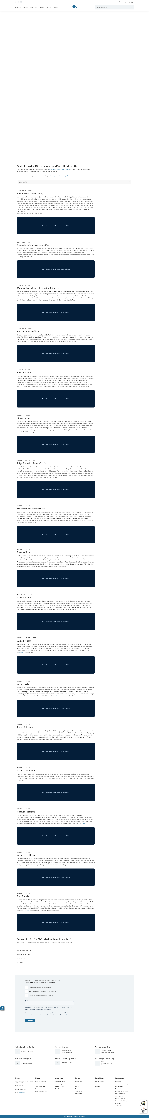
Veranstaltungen (59, 1084)
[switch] (143, 1111)
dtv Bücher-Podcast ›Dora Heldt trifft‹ (60, 169)
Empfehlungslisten (99, 1081)
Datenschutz (118, 1088)
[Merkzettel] (129, 2)
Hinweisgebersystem (120, 1093)
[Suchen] (132, 7)
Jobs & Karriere (118, 1105)
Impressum (118, 1081)
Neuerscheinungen (59, 1086)
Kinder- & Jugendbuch (40, 1088)
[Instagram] (18, 2)
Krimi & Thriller (38, 1084)
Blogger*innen (78, 1093)
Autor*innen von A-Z (60, 1081)
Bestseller (57, 1088)
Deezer (19, 958)
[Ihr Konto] (132, 2)
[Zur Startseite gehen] (74, 6)
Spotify (19, 947)
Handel (77, 1086)
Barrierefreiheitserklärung (121, 1101)
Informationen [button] (119, 1078)
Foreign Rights (78, 1081)
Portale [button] (77, 1078)
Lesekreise (97, 1086)
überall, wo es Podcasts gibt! (59, 176)
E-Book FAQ (118, 1103)
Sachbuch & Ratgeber (40, 1086)
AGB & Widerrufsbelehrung (121, 1084)
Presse (76, 1088)
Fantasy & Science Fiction (41, 1091)
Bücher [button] (37, 1078)
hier (67, 1015)
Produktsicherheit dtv (120, 1098)
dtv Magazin (98, 1084)
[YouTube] (21, 2)
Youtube (20, 962)
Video (21, 652)
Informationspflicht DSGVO (121, 1091)
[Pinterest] (24, 2)
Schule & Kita (78, 1084)
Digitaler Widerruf (119, 1086)
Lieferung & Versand (120, 1096)
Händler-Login (123, 2)
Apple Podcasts (22, 950)
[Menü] (146, 1101)
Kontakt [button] (17, 1078)
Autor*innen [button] (59, 1078)
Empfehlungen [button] (99, 1078)
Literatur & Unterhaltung (40, 1081)
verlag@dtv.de (22, 1092)
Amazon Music (22, 954)
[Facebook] (15, 2)
